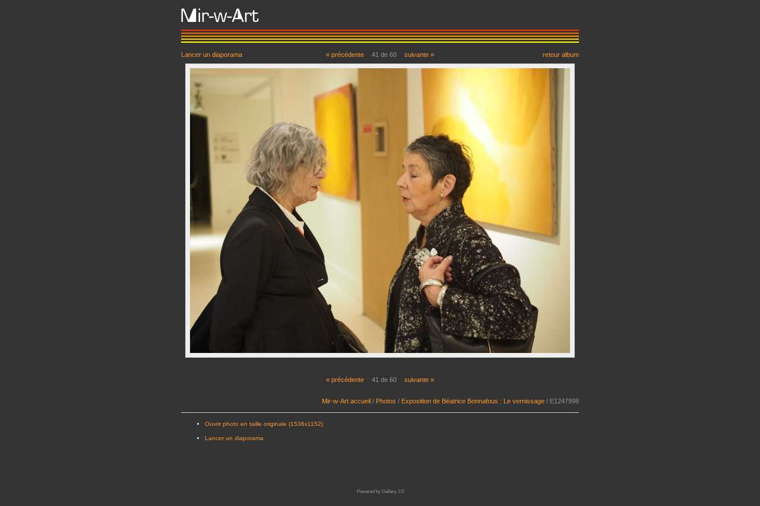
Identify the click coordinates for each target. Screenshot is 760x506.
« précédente (345, 54)
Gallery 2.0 (393, 491)
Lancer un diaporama (211, 54)
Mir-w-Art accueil (346, 401)
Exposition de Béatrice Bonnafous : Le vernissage (472, 401)
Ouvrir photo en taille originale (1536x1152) (264, 424)
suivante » (419, 54)
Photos (386, 401)
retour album (561, 54)
